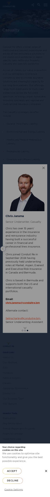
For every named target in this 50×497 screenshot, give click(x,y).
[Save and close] (46, 471)
